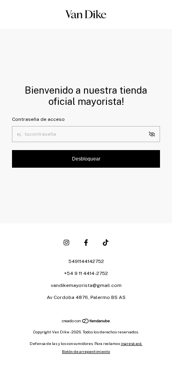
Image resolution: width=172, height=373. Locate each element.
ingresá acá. (131, 343)
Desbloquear (86, 159)
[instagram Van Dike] (66, 242)
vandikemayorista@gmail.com (86, 285)
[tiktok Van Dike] (105, 242)
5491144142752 (86, 261)
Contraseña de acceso (38, 119)
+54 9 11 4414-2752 (86, 273)
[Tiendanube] (86, 322)
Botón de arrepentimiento (86, 351)
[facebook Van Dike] (86, 242)
